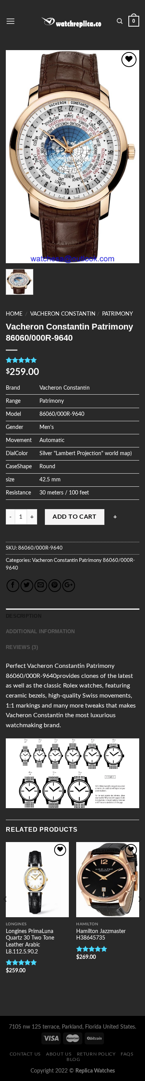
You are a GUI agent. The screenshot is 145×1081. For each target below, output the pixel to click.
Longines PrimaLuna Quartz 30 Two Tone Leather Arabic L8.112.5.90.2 (30, 942)
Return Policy (96, 1054)
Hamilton (87, 924)
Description (23, 616)
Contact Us (25, 1054)
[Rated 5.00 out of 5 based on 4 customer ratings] (72, 360)
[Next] (139, 914)
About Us (59, 1054)
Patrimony (117, 314)
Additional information (40, 631)
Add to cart (74, 517)
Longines (16, 924)
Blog (73, 1059)
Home (14, 314)
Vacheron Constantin (63, 314)
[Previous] (5, 914)
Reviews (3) (22, 647)
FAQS (127, 1054)
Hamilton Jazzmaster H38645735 (101, 935)
